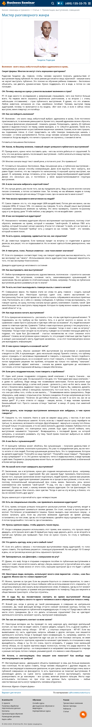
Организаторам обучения (12, 714)
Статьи (66, 711)
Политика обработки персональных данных (11, 707)
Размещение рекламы (11, 716)
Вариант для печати (11, 692)
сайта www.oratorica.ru (79, 692)
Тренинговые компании (73, 703)
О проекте (6, 703)
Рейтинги (67, 709)
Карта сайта (7, 719)
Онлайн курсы (38, 703)
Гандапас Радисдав (46, 60)
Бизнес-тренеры (69, 706)
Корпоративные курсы (42, 711)
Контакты (5, 711)
